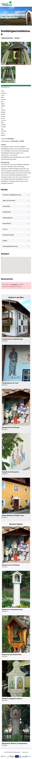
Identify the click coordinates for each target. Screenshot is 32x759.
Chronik (5, 229)
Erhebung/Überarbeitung (10, 246)
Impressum (25, 752)
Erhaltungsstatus (8, 218)
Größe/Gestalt (7, 212)
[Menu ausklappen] (29, 3)
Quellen (5, 241)
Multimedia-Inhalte (8, 235)
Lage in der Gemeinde (9, 200)
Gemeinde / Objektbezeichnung (12, 195)
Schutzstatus (6, 206)
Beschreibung (7, 223)
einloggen (14, 284)
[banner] (6, 3)
